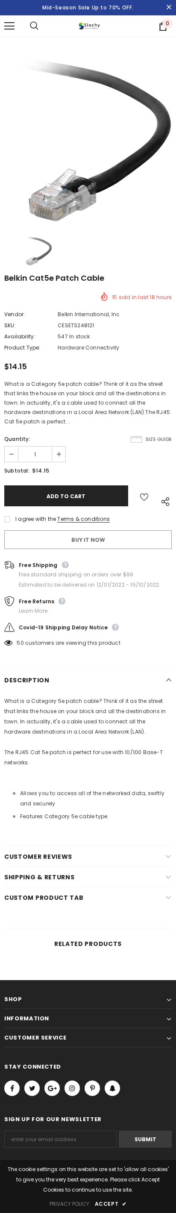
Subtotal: (16, 470)
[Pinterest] (92, 1088)
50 (20, 642)
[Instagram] (72, 1088)
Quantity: (17, 439)
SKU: (10, 325)
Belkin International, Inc (89, 314)
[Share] (163, 500)
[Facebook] (12, 1088)
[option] (88, 138)
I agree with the (35, 519)
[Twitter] (32, 1088)
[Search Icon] (43, 26)
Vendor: (14, 314)
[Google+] (52, 1088)
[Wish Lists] (144, 495)
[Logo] (89, 25)
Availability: (19, 336)
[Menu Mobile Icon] (9, 26)
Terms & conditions (83, 519)
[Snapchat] (112, 1088)
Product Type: (22, 347)
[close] (168, 7)
